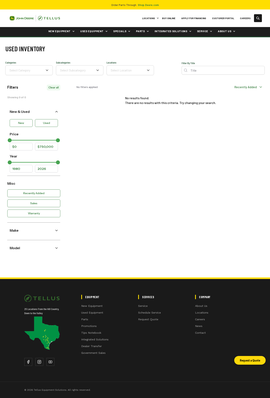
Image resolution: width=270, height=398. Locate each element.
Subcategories (63, 62)
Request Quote (148, 319)
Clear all (53, 87)
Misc (11, 183)
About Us (201, 305)
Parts (84, 319)
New (21, 123)
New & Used (20, 112)
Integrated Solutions (95, 339)
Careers (245, 18)
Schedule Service (149, 312)
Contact (200, 332)
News (198, 326)
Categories (10, 62)
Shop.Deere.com (148, 5)
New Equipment (92, 305)
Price (14, 134)
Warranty (34, 213)
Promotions (89, 326)
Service (143, 305)
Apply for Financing (193, 18)
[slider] (10, 140)
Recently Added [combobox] (245, 87)
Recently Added (33, 193)
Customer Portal (223, 18)
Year (13, 156)
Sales (33, 203)
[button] (150, 18)
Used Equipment (92, 312)
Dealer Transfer (91, 346)
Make (14, 230)
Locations (111, 62)
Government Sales (93, 352)
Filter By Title (188, 63)
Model (15, 248)
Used (46, 123)
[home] (34, 18)
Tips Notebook (91, 332)
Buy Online (168, 18)
